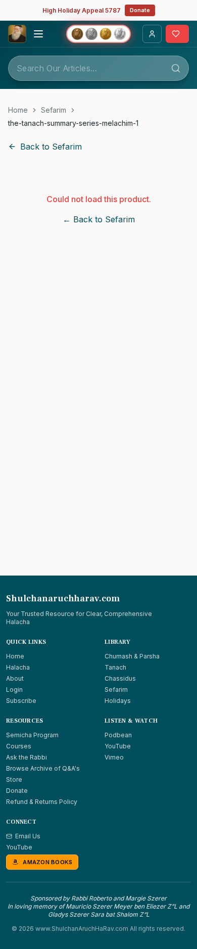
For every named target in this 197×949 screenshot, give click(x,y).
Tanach (115, 667)
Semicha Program (32, 735)
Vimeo (114, 757)
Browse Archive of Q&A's (43, 768)
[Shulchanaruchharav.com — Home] (17, 34)
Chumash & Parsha (132, 656)
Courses (18, 746)
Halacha (18, 667)
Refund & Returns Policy (41, 801)
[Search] (176, 68)
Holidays (118, 700)
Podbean (118, 735)
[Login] (152, 34)
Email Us (27, 836)
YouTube (118, 746)
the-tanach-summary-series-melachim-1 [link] (73, 123)
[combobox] (98, 68)
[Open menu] (38, 34)
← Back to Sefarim (99, 219)
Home (18, 110)
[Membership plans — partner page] (98, 34)
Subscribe (21, 700)
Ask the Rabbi (26, 757)
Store (14, 779)
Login (14, 689)
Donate (140, 10)
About (15, 678)
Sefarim (53, 110)
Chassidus (120, 678)
